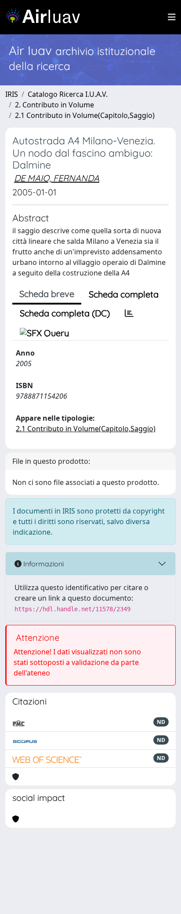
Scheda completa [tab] (124, 294)
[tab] (129, 313)
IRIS (11, 94)
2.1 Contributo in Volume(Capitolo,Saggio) (85, 115)
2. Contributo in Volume (54, 105)
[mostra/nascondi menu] (172, 17)
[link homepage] (46, 17)
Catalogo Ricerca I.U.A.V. (68, 94)
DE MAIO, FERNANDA (56, 178)
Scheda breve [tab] (46, 293)
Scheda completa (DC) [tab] (65, 313)
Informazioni (43, 563)
